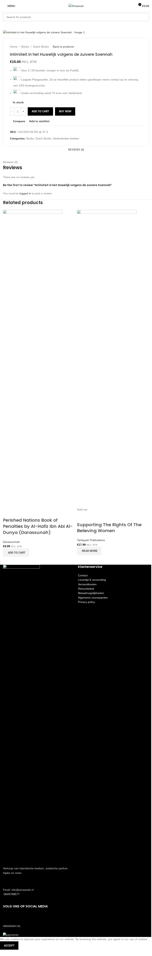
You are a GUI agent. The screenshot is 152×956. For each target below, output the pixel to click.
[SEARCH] (145, 17)
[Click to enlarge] (10, 27)
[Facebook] (8, 918)
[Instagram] (19, 918)
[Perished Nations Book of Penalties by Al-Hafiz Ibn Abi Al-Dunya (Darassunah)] (32, 358)
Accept (9, 945)
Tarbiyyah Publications (91, 540)
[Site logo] (76, 5)
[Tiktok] (29, 918)
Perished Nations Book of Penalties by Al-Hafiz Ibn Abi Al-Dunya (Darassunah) (38, 526)
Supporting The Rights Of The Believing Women (109, 528)
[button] (16, 552)
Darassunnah (11, 541)
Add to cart (40, 111)
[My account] (130, 6)
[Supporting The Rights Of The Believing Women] (106, 358)
